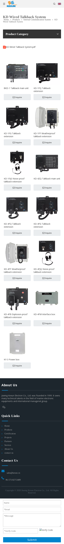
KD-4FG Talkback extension (42, 225)
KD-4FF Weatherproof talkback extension (14, 270)
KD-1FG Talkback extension (12, 135)
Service (7, 445)
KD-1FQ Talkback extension (42, 90)
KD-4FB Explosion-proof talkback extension (15, 316)
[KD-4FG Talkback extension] (47, 207)
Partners (8, 441)
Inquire (18, 97)
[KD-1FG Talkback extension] (17, 117)
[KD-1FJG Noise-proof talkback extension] (17, 162)
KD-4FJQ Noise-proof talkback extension (44, 270)
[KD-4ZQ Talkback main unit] (47, 162)
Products (8, 430)
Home (7, 426)
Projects (8, 437)
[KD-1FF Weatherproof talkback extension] (47, 117)
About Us (8, 449)
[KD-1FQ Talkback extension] (47, 71)
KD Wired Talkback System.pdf (20, 47)
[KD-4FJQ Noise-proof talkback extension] (47, 252)
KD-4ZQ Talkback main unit (47, 178)
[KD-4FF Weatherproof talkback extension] (17, 252)
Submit (32, 539)
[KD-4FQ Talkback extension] (17, 207)
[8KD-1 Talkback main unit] (17, 71)
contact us (8, 453)
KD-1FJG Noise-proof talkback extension (14, 180)
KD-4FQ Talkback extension (12, 225)
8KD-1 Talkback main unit (16, 88)
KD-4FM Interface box (44, 314)
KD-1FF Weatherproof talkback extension (44, 135)
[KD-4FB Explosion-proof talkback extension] (17, 298)
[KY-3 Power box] (17, 343)
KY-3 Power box (11, 359)
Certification (10, 434)
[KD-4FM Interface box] (47, 298)
